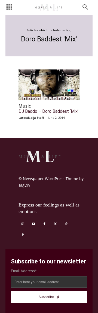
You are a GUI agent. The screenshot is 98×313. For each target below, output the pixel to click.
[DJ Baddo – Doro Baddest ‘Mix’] (49, 84)
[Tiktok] (66, 224)
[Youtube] (33, 224)
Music (25, 106)
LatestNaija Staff (31, 118)
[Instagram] (23, 224)
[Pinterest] (23, 235)
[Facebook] (44, 224)
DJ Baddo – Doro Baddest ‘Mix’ (48, 111)
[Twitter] (55, 224)
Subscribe (46, 297)
